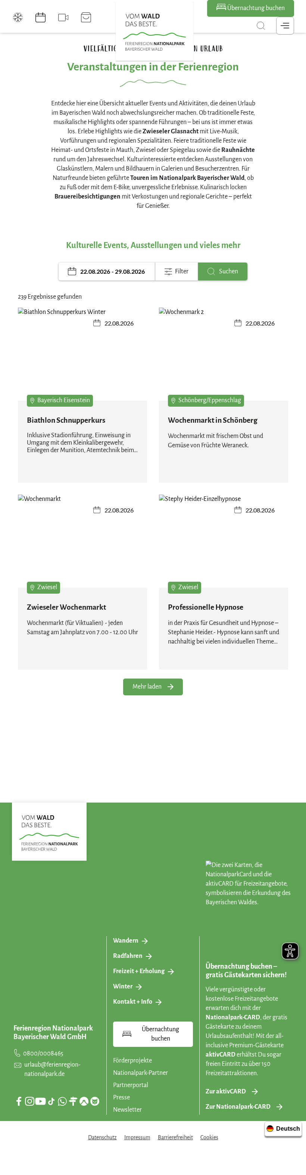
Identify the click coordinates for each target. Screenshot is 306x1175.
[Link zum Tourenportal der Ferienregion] (73, 1101)
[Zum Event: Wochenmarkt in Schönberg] (223, 356)
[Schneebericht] (18, 17)
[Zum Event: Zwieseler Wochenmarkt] (82, 543)
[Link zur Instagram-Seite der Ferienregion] (29, 1101)
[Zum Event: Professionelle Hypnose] (223, 543)
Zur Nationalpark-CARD (238, 1106)
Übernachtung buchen (255, 8)
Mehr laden (147, 686)
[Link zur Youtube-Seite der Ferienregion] (40, 1101)
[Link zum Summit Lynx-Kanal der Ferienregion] (94, 1101)
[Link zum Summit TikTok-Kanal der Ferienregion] (51, 1101)
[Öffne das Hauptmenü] (285, 26)
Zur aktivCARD (226, 1091)
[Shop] (86, 17)
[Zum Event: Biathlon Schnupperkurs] (82, 356)
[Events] (40, 17)
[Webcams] (63, 17)
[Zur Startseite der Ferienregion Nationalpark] (154, 32)
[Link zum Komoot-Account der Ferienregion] (83, 1101)
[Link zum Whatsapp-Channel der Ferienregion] (62, 1101)
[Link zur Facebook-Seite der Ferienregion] (18, 1101)
